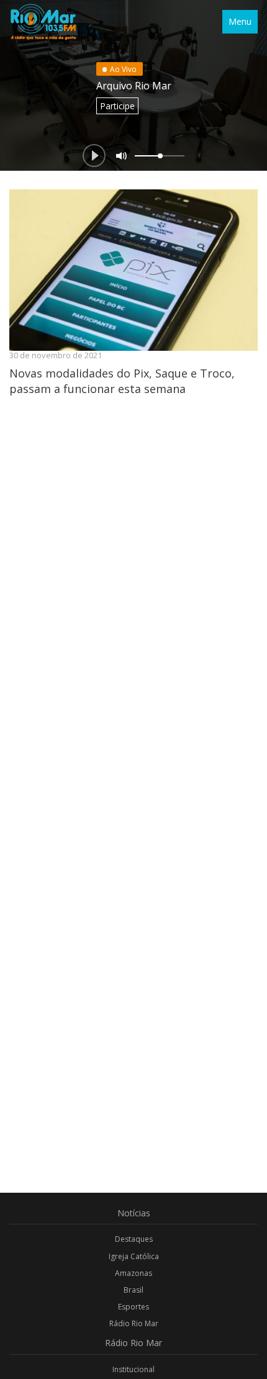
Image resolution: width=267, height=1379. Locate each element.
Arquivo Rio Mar (133, 86)
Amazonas (133, 1273)
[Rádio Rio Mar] (43, 21)
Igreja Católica (134, 1256)
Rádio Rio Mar (133, 1323)
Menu (240, 21)
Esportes (133, 1306)
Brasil (133, 1290)
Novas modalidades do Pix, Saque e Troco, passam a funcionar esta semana (122, 381)
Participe (117, 106)
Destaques (134, 1239)
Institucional (133, 1369)
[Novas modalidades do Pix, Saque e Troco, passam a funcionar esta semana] (133, 270)
